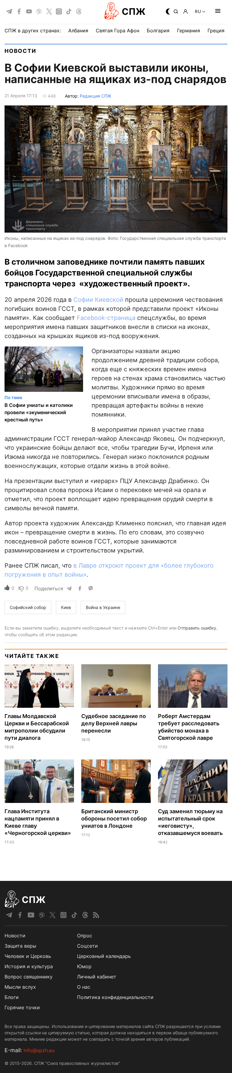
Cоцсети (87, 946)
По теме (13, 397)
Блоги (12, 997)
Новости (20, 51)
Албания (78, 30)
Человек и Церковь (28, 956)
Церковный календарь (104, 956)
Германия (188, 30)
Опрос (84, 936)
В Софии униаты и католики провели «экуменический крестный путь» (39, 412)
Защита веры (20, 946)
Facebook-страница (106, 317)
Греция (216, 30)
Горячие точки (22, 1007)
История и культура (29, 966)
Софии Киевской (98, 299)
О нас (83, 987)
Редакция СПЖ (95, 95)
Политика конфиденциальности (115, 997)
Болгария (158, 30)
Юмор (84, 966)
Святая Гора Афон (117, 30)
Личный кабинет (96, 977)
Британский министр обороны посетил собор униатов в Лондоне (114, 818)
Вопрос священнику (29, 977)
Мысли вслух (20, 987)
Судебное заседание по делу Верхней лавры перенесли (113, 723)
